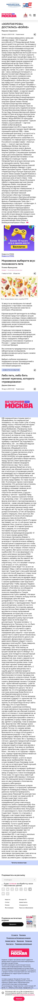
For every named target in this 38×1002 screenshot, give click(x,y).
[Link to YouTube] (21, 889)
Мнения (7, 905)
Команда (28, 941)
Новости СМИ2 (8, 256)
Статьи (7, 902)
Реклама (22, 935)
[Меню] (34, 15)
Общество (16, 273)
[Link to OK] (12, 889)
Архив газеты (23, 902)
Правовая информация (23, 944)
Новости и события (11, 370)
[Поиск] (30, 15)
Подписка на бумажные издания (18, 938)
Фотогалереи (9, 907)
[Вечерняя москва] (19, 953)
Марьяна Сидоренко (9, 31)
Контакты (10, 944)
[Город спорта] (25, 15)
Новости (7, 899)
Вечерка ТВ (22, 899)
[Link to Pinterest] (7, 893)
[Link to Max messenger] (3, 889)
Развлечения (20, 34)
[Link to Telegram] (25, 889)
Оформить (12, 924)
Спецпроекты (23, 905)
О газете (14, 935)
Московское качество (15, 270)
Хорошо (19, 999)
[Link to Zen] (16, 889)
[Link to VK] (7, 889)
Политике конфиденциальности (23, 995)
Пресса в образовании (26, 907)
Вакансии (20, 941)
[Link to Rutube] (3, 893)
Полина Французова (9, 267)
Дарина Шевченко (9, 385)
